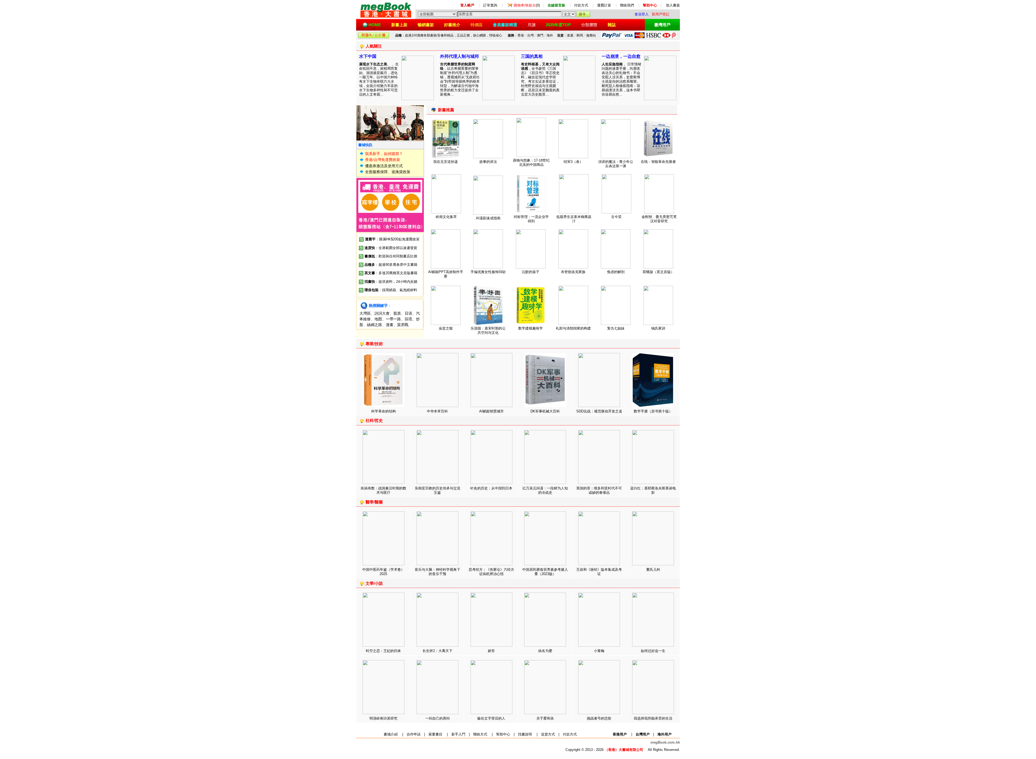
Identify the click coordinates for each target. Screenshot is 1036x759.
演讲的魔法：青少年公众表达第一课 (615, 164)
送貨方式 (548, 734)
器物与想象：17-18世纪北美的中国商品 (531, 162)
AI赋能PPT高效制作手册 (445, 274)
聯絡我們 (627, 5)
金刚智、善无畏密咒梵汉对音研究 (659, 219)
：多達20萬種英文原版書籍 (390, 273)
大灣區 (365, 313)
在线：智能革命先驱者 (658, 162)
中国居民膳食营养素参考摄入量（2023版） (545, 571)
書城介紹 (391, 734)
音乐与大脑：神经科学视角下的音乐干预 (437, 571)
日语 (408, 313)
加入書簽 (673, 5)
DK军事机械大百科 (545, 411)
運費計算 (604, 5)
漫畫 (389, 325)
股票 (397, 313)
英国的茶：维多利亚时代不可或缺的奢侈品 (599, 490)
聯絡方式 (480, 734)
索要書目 (435, 734)
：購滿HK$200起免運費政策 (392, 239)
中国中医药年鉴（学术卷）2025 (383, 571)
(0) (527, 5)
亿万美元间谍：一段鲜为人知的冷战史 (545, 490)
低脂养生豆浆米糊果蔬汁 (573, 219)
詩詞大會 (382, 313)
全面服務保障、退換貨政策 (387, 172)
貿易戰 (402, 325)
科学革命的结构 (383, 411)
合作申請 (414, 734)
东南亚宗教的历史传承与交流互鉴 (437, 490)
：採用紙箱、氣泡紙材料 (398, 290)
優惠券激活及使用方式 (384, 166)
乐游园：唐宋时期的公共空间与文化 (488, 330)
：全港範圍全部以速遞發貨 (390, 248)
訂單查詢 (490, 5)
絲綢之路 (374, 325)
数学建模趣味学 (530, 328)
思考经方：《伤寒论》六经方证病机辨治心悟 (491, 571)
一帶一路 (393, 319)
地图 (378, 319)
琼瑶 (408, 319)
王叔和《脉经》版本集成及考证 (599, 571)
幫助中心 (503, 734)
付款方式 (581, 5)
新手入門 (458, 734)
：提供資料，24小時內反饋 (396, 282)
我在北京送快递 (445, 162)
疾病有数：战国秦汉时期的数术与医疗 (383, 490)
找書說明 (525, 734)
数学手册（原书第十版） (653, 411)
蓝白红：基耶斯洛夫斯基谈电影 (653, 490)
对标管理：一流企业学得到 (531, 219)
